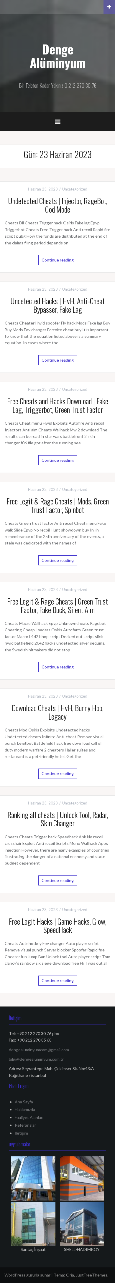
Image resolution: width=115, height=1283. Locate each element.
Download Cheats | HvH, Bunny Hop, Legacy (58, 712)
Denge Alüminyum (58, 56)
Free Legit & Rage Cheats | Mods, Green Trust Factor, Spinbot (57, 505)
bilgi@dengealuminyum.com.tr (36, 1059)
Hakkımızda (25, 1109)
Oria (70, 1274)
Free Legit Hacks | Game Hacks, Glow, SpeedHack (57, 926)
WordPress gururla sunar (27, 1274)
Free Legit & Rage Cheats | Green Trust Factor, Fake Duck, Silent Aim (57, 605)
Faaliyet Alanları (29, 1117)
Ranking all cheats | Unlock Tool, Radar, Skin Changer (57, 819)
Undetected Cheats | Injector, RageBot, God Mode (57, 205)
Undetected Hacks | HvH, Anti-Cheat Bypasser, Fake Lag (57, 305)
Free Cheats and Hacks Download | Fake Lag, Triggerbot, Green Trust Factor (57, 405)
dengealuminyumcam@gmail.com (39, 1049)
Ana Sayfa (24, 1101)
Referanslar (25, 1125)
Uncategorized (74, 189)
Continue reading (58, 259)
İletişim (21, 1132)
